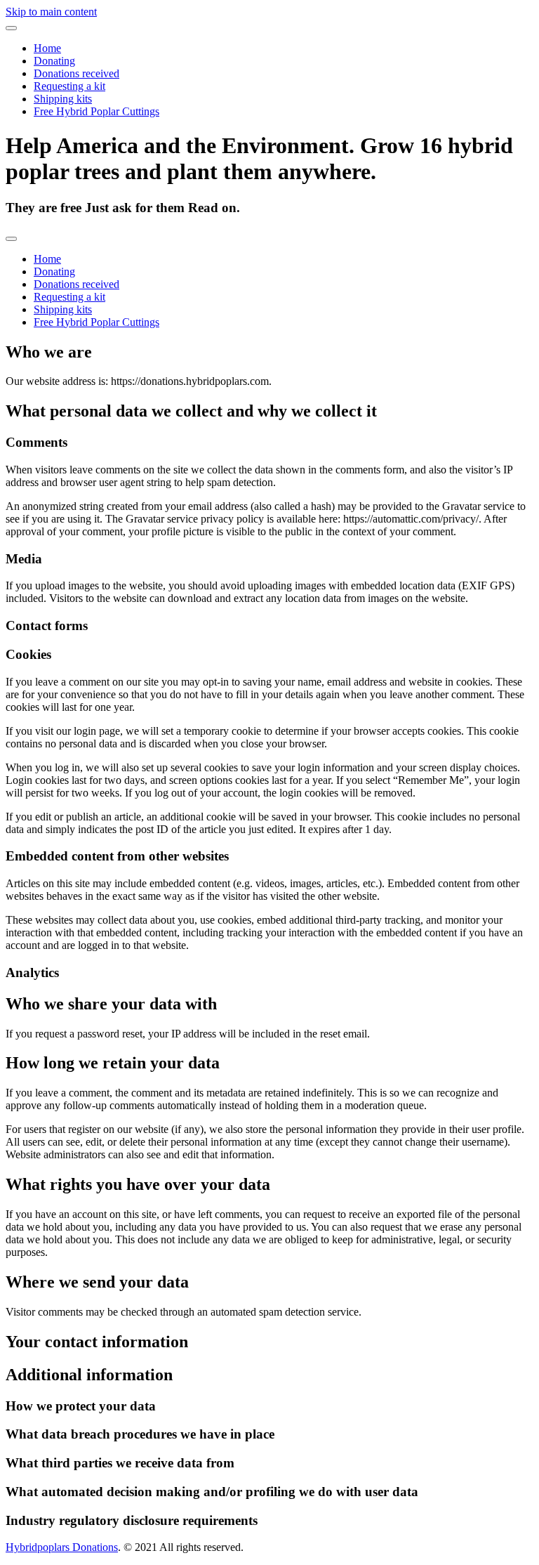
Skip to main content (51, 12)
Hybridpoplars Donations (62, 1547)
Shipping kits (63, 99)
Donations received (76, 73)
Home (47, 48)
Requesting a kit (69, 86)
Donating (54, 61)
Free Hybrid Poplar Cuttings (96, 111)
